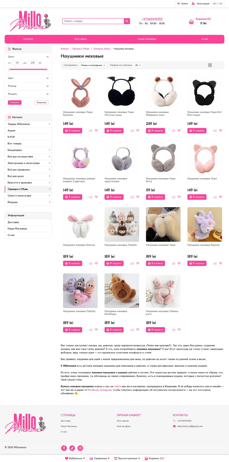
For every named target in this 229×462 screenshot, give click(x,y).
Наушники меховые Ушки (202, 178)
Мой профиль (124, 426)
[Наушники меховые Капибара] (122, 290)
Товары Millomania (19, 124)
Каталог (28, 39)
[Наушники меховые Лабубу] (122, 224)
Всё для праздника (19, 169)
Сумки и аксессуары (19, 195)
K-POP (11, 137)
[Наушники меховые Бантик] (80, 224)
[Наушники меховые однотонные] (122, 158)
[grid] (210, 65)
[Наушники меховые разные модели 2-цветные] (80, 158)
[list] (215, 65)
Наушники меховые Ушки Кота (160, 180)
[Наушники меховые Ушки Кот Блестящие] (204, 91)
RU (221, 3)
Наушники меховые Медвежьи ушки (157, 113)
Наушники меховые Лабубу (121, 245)
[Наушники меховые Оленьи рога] (163, 290)
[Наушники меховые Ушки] (204, 158)
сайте (117, 386)
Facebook (93, 390)
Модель (12, 94)
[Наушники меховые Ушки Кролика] (80, 91)
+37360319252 (151, 19)
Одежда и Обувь (18, 189)
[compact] (220, 65)
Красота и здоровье (20, 182)
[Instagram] (80, 448)
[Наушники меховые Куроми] (204, 224)
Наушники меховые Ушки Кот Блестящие (204, 113)
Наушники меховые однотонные (116, 180)
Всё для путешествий (20, 156)
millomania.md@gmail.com (190, 426)
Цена (11, 56)
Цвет (11, 78)
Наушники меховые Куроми (203, 245)
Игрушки (13, 202)
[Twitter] (72, 448)
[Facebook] (64, 448)
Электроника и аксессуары (24, 163)
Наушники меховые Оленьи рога (162, 312)
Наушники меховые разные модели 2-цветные (79, 180)
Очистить (42, 102)
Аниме (11, 130)
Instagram (106, 390)
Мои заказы (123, 421)
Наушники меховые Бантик (79, 245)
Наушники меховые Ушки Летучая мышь (119, 113)
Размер (12, 86)
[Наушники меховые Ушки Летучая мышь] (122, 91)
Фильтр (16, 49)
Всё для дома (16, 176)
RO (214, 3)
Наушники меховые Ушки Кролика (78, 113)
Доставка (81, 39)
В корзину (74, 130)
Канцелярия (15, 150)
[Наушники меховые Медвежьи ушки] (163, 91)
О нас (204, 39)
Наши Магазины (147, 39)
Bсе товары (14, 143)
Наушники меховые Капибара (116, 312)
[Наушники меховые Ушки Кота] (163, 158)
